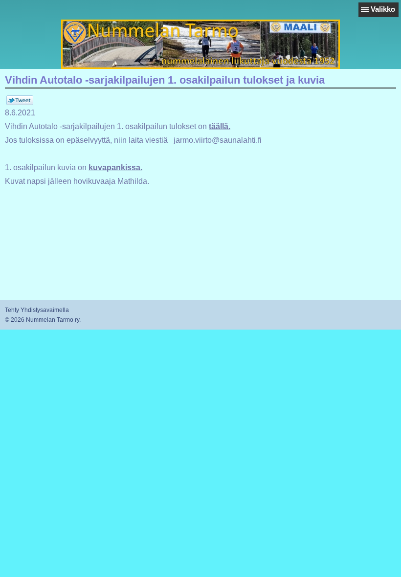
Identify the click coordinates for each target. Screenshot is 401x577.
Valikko (383, 9)
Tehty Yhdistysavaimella (37, 310)
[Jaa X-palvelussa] (19, 103)
